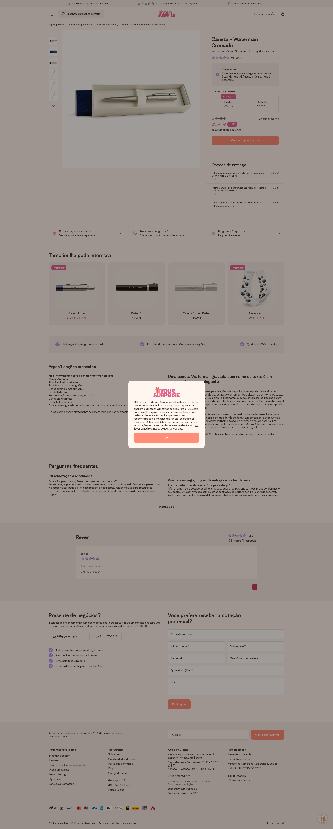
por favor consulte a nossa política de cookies (166, 427)
